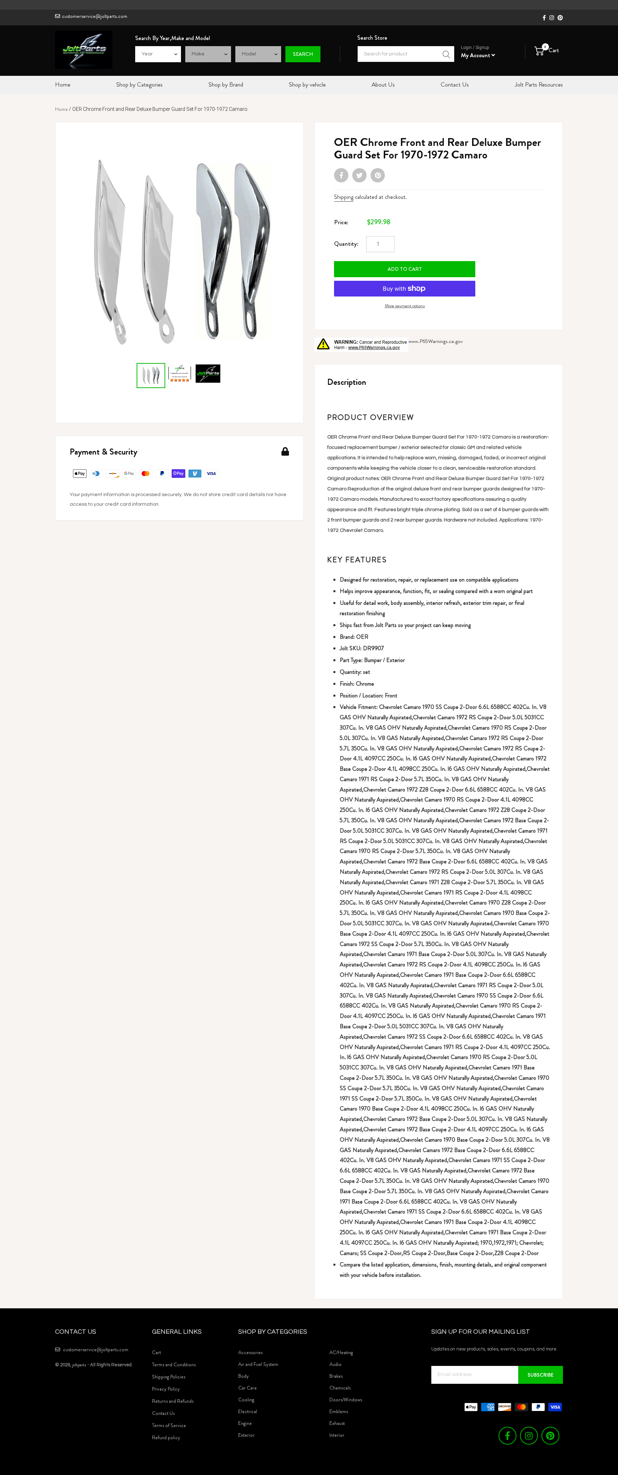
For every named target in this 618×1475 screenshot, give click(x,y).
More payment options (405, 305)
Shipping (343, 197)
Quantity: (346, 243)
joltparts (79, 1364)
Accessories (250, 1352)
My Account (476, 55)
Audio (335, 1364)
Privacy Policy (166, 1388)
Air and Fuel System (258, 1364)
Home (61, 109)
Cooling (246, 1399)
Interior (336, 1435)
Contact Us (163, 1413)
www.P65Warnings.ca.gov (435, 341)
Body (243, 1376)
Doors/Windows (345, 1399)
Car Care (247, 1387)
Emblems (338, 1411)
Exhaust (337, 1423)
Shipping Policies (168, 1376)
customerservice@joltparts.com (94, 16)
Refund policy (166, 1437)
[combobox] (406, 54)
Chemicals (339, 1387)
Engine (245, 1423)
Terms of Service (169, 1425)
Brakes (336, 1376)
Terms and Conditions (174, 1364)
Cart (156, 1352)
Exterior (246, 1435)
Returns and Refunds (172, 1401)
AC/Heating (341, 1352)
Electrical (247, 1411)
